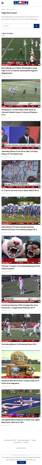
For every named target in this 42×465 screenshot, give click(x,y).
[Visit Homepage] (21, 3)
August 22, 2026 (6, 76)
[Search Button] (39, 3)
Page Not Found (10, 9)
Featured (5, 65)
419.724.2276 (21, 448)
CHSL (4, 106)
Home (3, 9)
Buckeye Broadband (24, 440)
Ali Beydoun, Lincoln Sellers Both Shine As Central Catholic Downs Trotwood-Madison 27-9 (19, 112)
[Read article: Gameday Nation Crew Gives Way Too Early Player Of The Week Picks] (21, 135)
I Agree (21, 462)
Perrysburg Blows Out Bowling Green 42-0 (19, 344)
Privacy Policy (17, 442)
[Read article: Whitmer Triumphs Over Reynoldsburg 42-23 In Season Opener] (21, 250)
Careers (34, 440)
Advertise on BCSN (10, 440)
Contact (25, 442)
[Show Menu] (2, 3)
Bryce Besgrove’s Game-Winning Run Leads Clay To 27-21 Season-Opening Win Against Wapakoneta (19, 70)
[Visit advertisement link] (21, 434)
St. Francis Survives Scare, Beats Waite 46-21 (20, 190)
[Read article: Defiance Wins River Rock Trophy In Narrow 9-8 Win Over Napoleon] (21, 364)
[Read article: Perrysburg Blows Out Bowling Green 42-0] (21, 328)
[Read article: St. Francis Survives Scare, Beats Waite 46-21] (21, 174)
